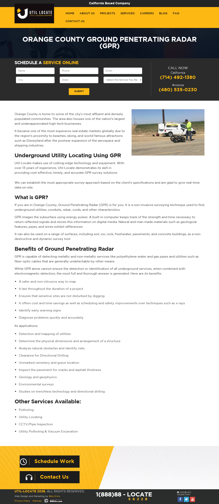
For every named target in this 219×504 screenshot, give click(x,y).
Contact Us (75, 21)
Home (70, 13)
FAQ (176, 13)
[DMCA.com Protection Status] (53, 501)
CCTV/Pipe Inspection (36, 424)
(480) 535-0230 (178, 90)
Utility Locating (30, 417)
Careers (147, 13)
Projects (107, 13)
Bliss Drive (54, 496)
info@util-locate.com (184, 493)
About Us (87, 13)
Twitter (186, 499)
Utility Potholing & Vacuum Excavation (48, 431)
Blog (163, 13)
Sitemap (37, 501)
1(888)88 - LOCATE (124, 496)
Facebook (180, 499)
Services (127, 13)
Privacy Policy (22, 501)
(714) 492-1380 (178, 77)
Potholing (26, 410)
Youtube (192, 499)
